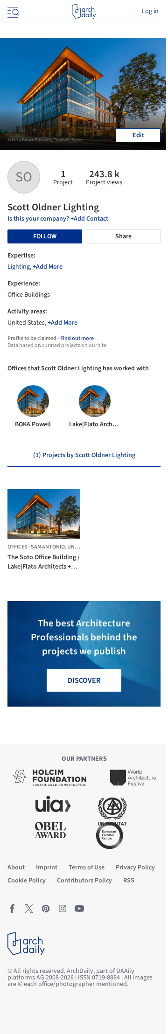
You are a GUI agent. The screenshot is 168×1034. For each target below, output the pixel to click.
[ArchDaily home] (84, 11)
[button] (32, 532)
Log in (150, 11)
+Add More (48, 266)
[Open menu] (12, 11)
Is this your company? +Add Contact (57, 218)
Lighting (18, 266)
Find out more (77, 338)
